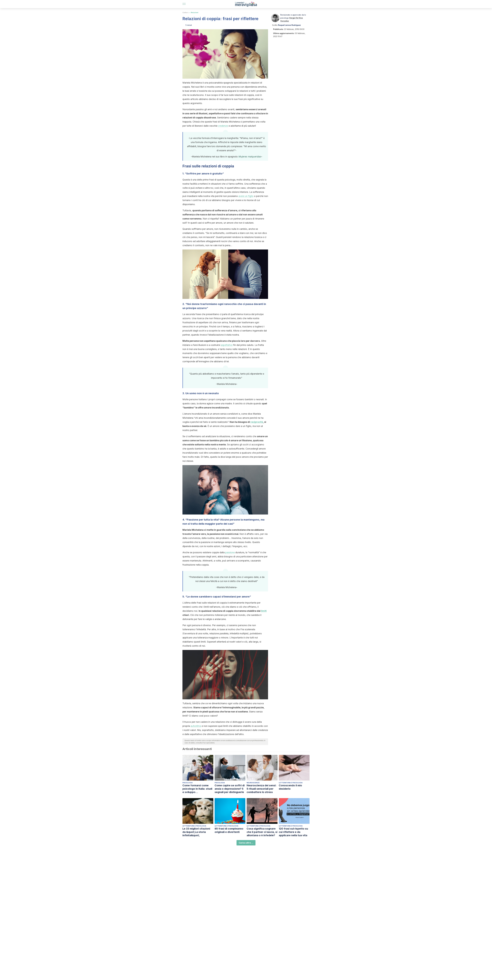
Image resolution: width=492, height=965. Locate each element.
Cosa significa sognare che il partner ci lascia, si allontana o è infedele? (262, 832)
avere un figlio (245, 196)
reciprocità (256, 422)
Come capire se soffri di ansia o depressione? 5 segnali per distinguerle (230, 789)
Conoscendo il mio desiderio (290, 787)
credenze (223, 125)
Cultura (185, 12)
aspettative (227, 345)
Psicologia (187, 783)
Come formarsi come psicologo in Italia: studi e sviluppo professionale (197, 789)
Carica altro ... (246, 842)
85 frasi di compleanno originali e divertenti (229, 830)
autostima (196, 726)
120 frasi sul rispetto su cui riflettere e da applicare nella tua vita (293, 832)
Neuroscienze (253, 783)
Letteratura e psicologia (291, 783)
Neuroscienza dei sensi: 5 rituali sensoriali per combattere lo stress (261, 789)
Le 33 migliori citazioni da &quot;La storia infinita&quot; (196, 832)
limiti (264, 611)
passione (230, 552)
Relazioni (194, 12)
